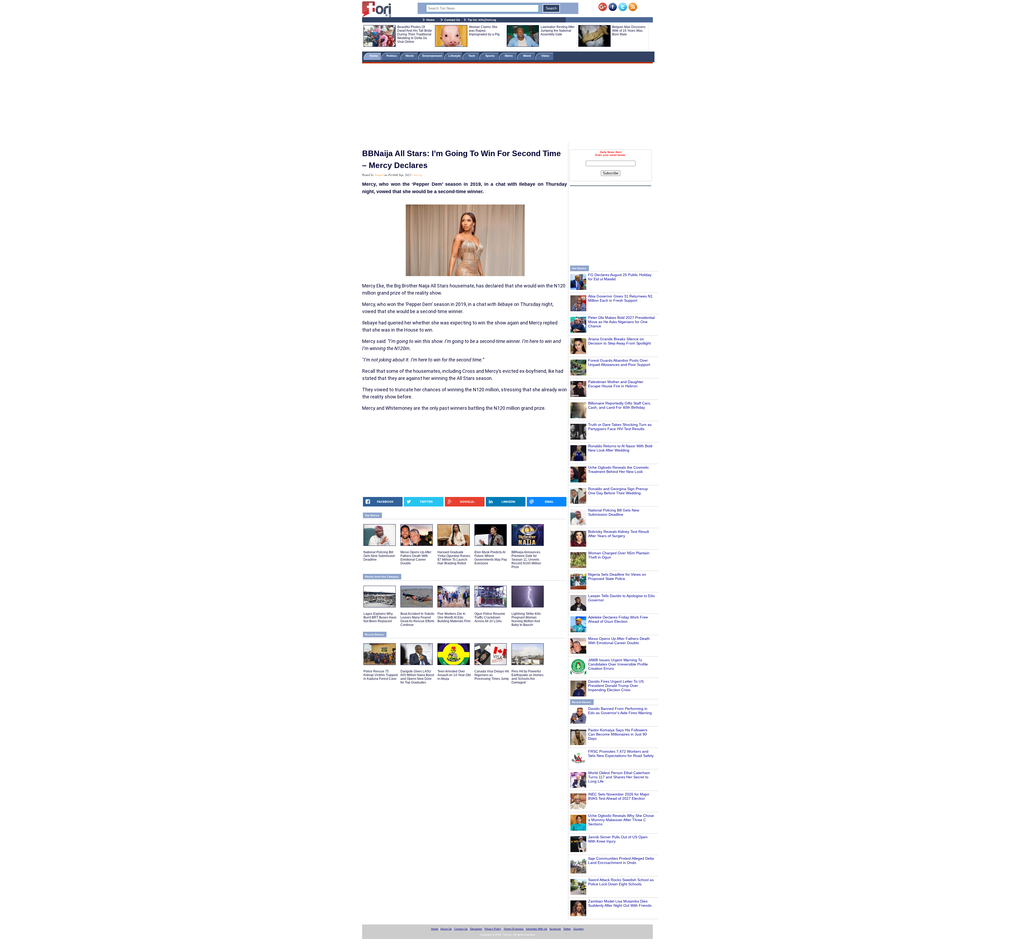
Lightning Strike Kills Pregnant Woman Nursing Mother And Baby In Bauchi (526, 619)
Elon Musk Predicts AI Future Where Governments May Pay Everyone (490, 557)
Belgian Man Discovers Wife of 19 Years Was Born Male (628, 30)
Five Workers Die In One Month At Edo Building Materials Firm (453, 617)
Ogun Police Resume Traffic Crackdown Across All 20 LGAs (489, 617)
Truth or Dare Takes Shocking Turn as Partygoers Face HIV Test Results (620, 426)
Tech (472, 55)
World (410, 55)
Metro (509, 55)
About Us (446, 928)
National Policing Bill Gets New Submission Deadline (613, 512)
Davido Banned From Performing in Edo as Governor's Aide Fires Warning (620, 710)
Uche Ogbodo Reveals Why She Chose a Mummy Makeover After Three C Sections (621, 819)
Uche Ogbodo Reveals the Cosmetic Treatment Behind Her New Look (618, 469)
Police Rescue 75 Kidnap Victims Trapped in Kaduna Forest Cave (380, 675)
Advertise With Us (536, 928)
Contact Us (452, 19)
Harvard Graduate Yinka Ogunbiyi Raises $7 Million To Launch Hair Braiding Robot (453, 557)
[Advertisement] (507, 104)
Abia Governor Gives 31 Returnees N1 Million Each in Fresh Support (620, 298)
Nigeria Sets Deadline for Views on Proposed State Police (617, 576)
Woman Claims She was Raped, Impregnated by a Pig (484, 30)
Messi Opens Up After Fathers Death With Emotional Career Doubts (619, 640)
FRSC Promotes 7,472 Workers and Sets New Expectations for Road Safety (621, 753)
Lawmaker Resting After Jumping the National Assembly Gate (558, 30)
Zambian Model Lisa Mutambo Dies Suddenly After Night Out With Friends (620, 903)
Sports (490, 55)
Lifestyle (454, 55)
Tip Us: (482, 19)
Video (545, 55)
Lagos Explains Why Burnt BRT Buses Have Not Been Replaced (379, 617)
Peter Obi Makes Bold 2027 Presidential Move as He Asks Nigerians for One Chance (621, 321)
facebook (555, 928)
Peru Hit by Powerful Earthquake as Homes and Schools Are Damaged (527, 676)
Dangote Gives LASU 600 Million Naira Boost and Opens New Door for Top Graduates (417, 676)
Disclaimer (476, 928)
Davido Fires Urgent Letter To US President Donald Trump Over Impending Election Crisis (616, 685)
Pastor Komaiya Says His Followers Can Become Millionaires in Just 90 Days (617, 734)
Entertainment (432, 55)
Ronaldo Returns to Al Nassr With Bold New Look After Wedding (620, 448)
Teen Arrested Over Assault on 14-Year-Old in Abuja (454, 675)
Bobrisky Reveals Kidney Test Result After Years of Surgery (618, 533)
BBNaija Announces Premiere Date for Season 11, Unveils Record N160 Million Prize (526, 559)
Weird (527, 55)
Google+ (578, 928)
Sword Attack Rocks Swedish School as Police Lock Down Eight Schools (621, 882)
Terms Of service (514, 928)
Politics (392, 55)
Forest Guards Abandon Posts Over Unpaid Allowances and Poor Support (619, 362)
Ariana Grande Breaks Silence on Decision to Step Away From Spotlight (619, 341)
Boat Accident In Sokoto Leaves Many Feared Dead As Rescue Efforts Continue (417, 619)
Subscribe (610, 173)
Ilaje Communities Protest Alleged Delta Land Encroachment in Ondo (621, 860)
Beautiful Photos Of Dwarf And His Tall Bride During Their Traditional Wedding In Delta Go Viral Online (414, 34)
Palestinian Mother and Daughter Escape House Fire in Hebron (615, 384)
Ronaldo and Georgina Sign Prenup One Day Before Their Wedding (618, 491)
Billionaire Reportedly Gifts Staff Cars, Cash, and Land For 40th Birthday (619, 405)
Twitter (567, 928)
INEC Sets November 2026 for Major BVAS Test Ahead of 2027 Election (618, 796)
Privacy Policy (493, 928)
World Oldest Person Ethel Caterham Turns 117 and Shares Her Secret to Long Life (619, 777)
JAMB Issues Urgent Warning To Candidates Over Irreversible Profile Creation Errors (618, 664)
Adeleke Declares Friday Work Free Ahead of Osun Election (618, 619)
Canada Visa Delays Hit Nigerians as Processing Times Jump (491, 675)
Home (430, 19)
